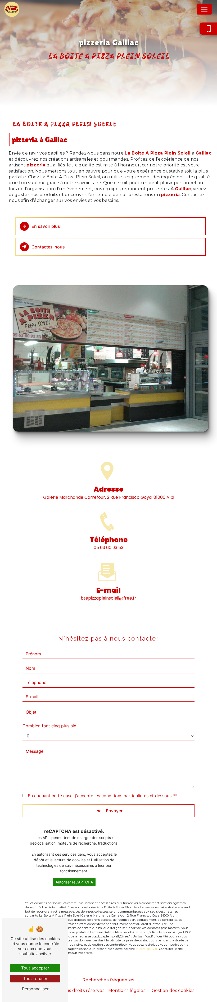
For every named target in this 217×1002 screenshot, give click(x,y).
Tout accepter (35, 968)
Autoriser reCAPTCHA (74, 882)
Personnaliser (35, 988)
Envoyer (114, 810)
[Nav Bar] (204, 9)
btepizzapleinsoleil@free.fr (108, 598)
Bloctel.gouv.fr (146, 949)
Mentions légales (126, 990)
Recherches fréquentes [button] (108, 979)
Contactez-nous (48, 247)
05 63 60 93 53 (108, 548)
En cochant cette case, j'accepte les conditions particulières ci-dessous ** (102, 795)
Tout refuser (35, 978)
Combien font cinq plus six (49, 725)
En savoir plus (45, 226)
